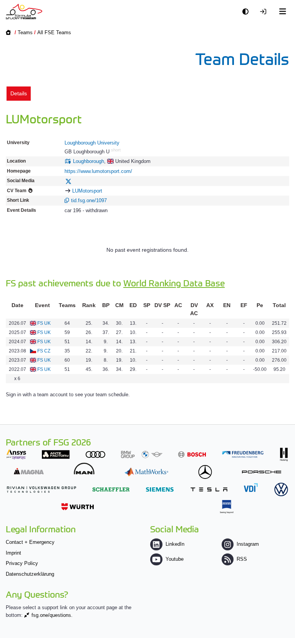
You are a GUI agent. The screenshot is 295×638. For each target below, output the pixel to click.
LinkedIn (175, 544)
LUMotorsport (87, 191)
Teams (25, 32)
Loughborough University (92, 143)
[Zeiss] (227, 506)
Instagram (248, 544)
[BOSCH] (192, 454)
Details (18, 93)
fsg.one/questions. (52, 615)
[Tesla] (209, 489)
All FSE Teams (54, 32)
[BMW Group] (141, 454)
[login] (265, 11)
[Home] (24, 11)
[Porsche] (261, 471)
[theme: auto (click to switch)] (247, 11)
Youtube (174, 559)
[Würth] (77, 506)
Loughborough (88, 161)
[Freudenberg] (243, 454)
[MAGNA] (29, 471)
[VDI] (251, 487)
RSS (242, 559)
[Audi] (95, 454)
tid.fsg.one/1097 (89, 200)
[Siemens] (160, 489)
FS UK (44, 323)
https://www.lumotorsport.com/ (98, 171)
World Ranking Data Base (174, 282)
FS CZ (43, 351)
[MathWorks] (146, 471)
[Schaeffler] (111, 489)
